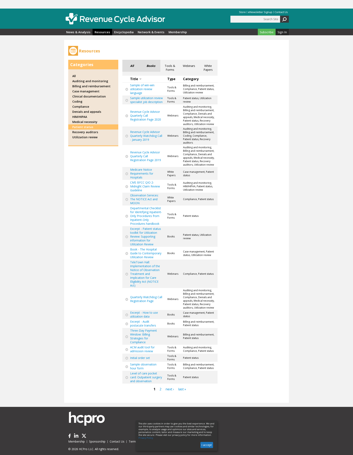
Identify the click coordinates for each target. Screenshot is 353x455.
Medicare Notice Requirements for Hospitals (141, 173)
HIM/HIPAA (79, 117)
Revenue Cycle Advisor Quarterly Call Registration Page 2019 (145, 156)
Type (171, 79)
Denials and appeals (86, 112)
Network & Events (151, 32)
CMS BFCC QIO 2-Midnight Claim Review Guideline (145, 186)
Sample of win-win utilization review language (142, 89)
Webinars (189, 66)
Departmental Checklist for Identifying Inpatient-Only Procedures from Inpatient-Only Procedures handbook (146, 216)
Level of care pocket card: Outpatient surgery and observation (146, 377)
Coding (77, 101)
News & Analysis (78, 32)
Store (242, 12)
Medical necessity (84, 122)
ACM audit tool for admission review (142, 349)
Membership (178, 32)
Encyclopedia (124, 32)
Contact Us (281, 12)
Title (134, 79)
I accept (206, 445)
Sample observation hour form (143, 366)
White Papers (208, 68)
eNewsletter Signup (260, 12)
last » (182, 389)
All (132, 66)
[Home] (115, 19)
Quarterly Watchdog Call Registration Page (146, 299)
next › (169, 389)
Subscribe (267, 32)
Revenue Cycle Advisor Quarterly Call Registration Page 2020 (145, 115)
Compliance (80, 106)
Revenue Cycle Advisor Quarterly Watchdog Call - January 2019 (146, 136)
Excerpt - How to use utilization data (144, 314)
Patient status (82, 127)
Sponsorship (97, 441)
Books (150, 66)
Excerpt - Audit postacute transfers (143, 323)
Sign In (282, 32)
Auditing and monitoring (90, 81)
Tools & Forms (170, 68)
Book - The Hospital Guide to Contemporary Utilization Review (145, 253)
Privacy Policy (146, 437)
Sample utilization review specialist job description (146, 100)
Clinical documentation (89, 96)
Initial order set (140, 358)
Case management (85, 91)
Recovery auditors (85, 132)
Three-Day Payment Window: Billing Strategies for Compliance (143, 336)
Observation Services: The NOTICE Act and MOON (144, 199)
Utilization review (84, 137)
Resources (102, 32)
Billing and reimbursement (91, 86)
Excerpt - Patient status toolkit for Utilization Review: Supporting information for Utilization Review (145, 236)
